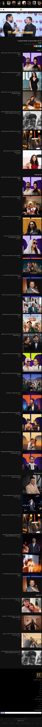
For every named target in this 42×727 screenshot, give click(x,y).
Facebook (23, 720)
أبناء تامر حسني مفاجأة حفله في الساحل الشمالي (10, 131)
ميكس (19, 55)
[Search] (7, 10)
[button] (40, 46)
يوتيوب (18, 720)
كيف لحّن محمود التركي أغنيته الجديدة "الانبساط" (10, 294)
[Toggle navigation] (41, 10)
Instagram (22, 720)
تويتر (40, 703)
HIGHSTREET (22, 12)
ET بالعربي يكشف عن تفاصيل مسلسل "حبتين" (11, 255)
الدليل (26, 12)
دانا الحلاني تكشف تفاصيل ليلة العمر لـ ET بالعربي (10, 432)
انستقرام (39, 705)
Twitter (20, 720)
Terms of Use (11, 723)
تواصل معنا (39, 707)
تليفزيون (19, 95)
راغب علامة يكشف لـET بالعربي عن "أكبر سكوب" (11, 554)
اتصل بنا (33, 723)
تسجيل (2, 712)
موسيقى (19, 278)
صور (40, 686)
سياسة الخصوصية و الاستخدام (26, 723)
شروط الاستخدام (5, 723)
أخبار (40, 682)
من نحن (37, 723)
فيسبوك (39, 701)
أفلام (19, 317)
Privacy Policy (17, 723)
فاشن (40, 694)
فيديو (3, 10)
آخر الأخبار (15, 12)
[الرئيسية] (21, 10)
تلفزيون (40, 690)
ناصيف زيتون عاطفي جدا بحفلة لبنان (13, 392)
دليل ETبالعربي (38, 696)
